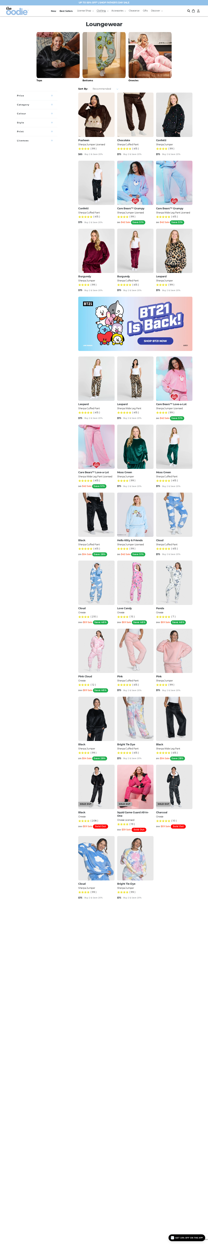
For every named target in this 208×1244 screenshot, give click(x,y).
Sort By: (83, 88)
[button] (85, 11)
